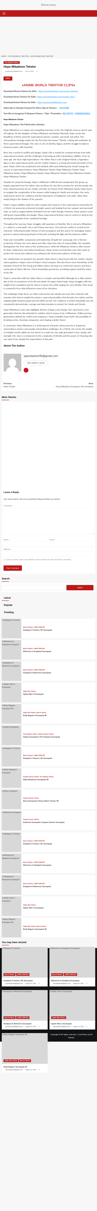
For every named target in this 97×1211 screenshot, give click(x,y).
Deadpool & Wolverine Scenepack (37, 673)
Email (52, 540)
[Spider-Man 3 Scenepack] (11, 687)
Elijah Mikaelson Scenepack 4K (36, 780)
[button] (4, 13)
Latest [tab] (7, 597)
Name (7, 540)
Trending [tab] (8, 612)
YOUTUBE (64, 108)
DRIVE (7, 78)
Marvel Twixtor (28, 627)
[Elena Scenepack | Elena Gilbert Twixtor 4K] (11, 791)
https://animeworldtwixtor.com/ (52, 102)
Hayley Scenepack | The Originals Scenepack (41, 737)
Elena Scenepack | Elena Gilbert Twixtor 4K (41, 801)
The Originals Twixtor (12, 62)
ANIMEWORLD (82, 114)
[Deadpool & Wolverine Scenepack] (11, 666)
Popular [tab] (8, 605)
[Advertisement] (48, 34)
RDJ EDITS (68, 114)
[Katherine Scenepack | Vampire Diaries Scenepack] (11, 812)
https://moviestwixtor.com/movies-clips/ (56, 97)
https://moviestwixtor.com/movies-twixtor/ (58, 91)
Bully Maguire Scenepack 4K (35, 715)
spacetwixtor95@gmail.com (13, 71)
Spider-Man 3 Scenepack (33, 694)
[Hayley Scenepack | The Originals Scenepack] (11, 727)
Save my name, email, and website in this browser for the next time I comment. (38, 560)
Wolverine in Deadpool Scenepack (37, 651)
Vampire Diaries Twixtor (46, 734)
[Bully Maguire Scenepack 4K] (11, 709)
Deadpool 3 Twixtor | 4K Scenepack (37, 630)
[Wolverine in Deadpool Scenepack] (11, 644)
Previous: (9, 385)
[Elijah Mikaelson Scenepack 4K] (11, 773)
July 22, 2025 (29, 71)
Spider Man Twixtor (29, 691)
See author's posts (36, 363)
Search (6, 578)
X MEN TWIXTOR (39, 627)
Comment (8, 506)
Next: (74, 385)
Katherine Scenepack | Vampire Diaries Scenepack (43, 822)
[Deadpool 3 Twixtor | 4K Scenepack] (11, 620)
